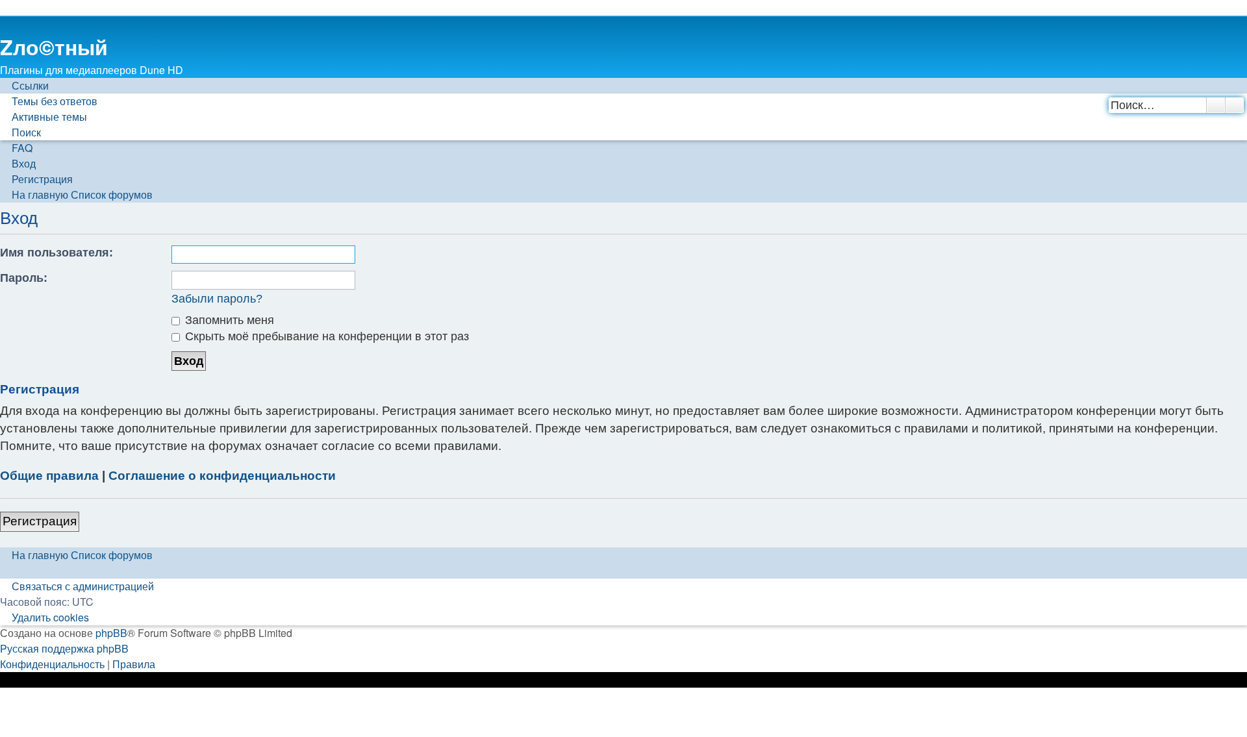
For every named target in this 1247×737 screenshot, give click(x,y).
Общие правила (49, 475)
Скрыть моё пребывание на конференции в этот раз (325, 336)
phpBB (111, 632)
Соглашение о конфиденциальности (222, 475)
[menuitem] (48, 101)
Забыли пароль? (216, 298)
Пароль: (23, 277)
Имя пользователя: (56, 252)
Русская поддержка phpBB (64, 648)
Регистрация (40, 521)
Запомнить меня (228, 320)
